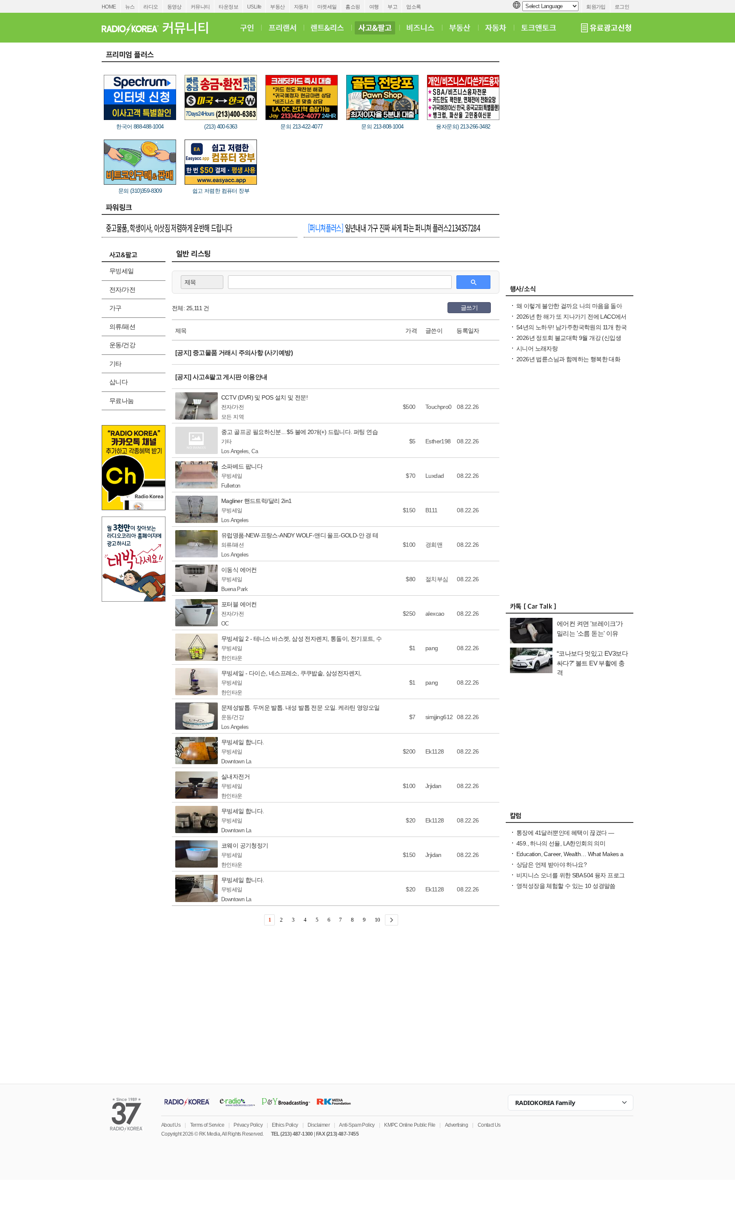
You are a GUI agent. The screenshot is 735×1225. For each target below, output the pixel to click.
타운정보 (228, 7)
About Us (170, 1125)
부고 (392, 7)
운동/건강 (122, 344)
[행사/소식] (569, 291)
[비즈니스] (420, 28)
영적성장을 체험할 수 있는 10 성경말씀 (565, 885)
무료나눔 (121, 400)
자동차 (301, 7)
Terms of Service (207, 1125)
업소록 (413, 7)
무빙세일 (121, 270)
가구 (115, 307)
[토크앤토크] (538, 28)
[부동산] (459, 28)
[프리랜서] (282, 28)
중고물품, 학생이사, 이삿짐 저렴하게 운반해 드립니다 (169, 227)
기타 (115, 363)
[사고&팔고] (375, 28)
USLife (254, 7)
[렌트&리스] (327, 28)
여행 (374, 7)
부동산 (277, 7)
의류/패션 (122, 326)
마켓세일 (327, 7)
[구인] (246, 28)
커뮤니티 (200, 7)
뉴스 (130, 7)
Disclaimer (319, 1125)
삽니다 (118, 381)
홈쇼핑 (352, 7)
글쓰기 (469, 307)
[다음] (391, 919)
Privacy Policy (248, 1125)
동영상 (174, 7)
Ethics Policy (285, 1125)
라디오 (150, 7)
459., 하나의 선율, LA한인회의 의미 (560, 843)
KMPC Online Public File (409, 1125)
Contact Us (489, 1125)
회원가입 (596, 7)
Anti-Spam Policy (356, 1125)
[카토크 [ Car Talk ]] (569, 608)
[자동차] (495, 28)
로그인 (622, 7)
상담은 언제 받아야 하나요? (551, 864)
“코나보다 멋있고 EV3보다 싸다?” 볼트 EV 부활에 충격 (592, 663)
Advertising (456, 1125)
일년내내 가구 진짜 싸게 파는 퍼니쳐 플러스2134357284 (394, 227)
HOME (109, 7)
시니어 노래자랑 (537, 348)
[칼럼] (569, 818)
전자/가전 (122, 289)
